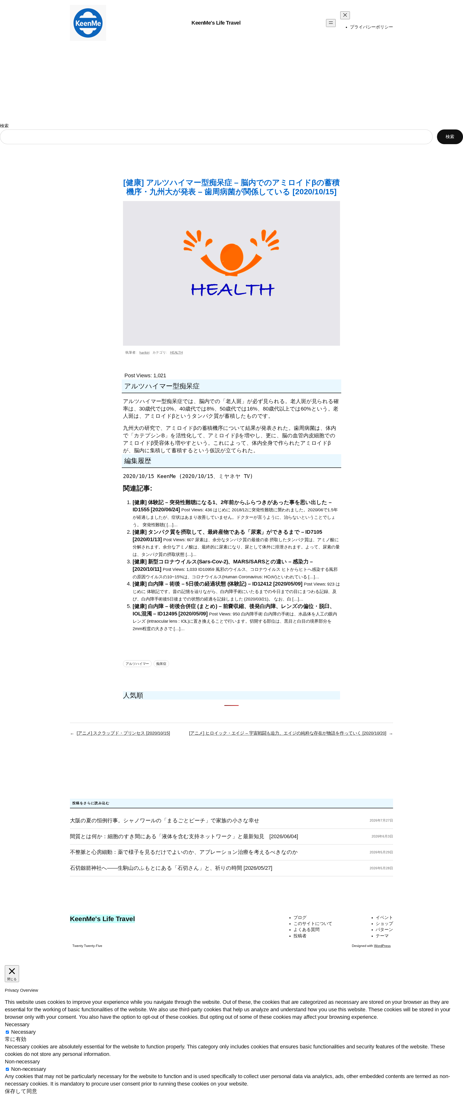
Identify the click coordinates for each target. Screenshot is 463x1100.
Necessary (23, 1032)
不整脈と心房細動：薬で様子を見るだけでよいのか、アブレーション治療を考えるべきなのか (184, 852)
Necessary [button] (17, 1024)
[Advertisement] (231, 84)
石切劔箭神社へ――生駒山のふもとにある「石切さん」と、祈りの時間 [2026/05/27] (171, 868)
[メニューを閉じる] (345, 15)
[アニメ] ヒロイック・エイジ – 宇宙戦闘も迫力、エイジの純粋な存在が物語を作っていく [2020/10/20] (287, 733)
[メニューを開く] (331, 23)
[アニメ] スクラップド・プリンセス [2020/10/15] (123, 733)
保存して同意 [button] (21, 1091)
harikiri (144, 352)
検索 (4, 125)
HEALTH (176, 352)
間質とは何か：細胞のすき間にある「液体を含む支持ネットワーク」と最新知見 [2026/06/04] (184, 836)
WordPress (382, 946)
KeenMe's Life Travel (215, 23)
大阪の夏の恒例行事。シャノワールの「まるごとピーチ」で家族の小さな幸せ (164, 820)
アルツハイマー (137, 664)
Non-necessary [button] (22, 1062)
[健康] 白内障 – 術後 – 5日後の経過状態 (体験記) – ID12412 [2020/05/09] (217, 584)
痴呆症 (161, 664)
